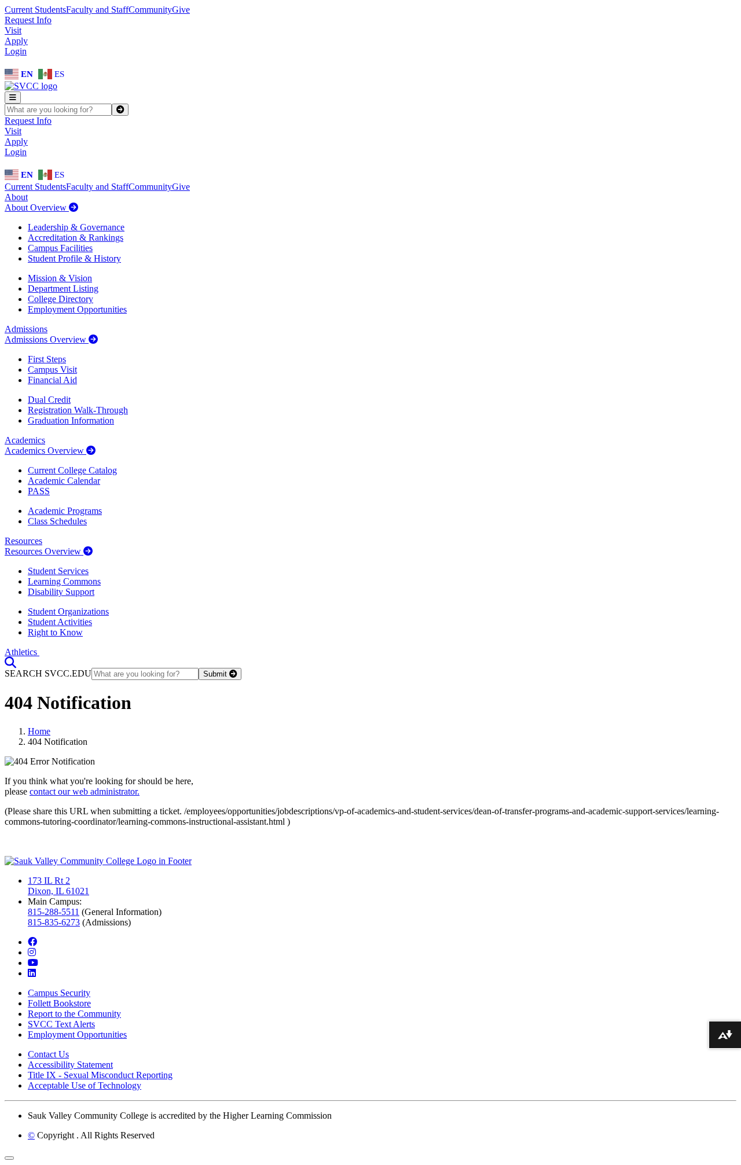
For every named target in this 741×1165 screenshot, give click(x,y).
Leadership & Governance (76, 227)
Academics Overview (45, 450)
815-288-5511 (53, 912)
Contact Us (48, 1054)
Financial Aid (52, 380)
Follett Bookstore (59, 1003)
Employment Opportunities (77, 309)
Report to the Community (74, 1014)
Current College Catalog (72, 470)
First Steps (47, 359)
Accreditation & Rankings (75, 237)
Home (39, 731)
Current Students (35, 9)
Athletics (22, 652)
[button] (10, 662)
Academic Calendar (64, 481)
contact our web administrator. (85, 791)
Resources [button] (23, 541)
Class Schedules (57, 521)
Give (181, 9)
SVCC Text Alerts (61, 1024)
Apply (16, 41)
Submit (216, 674)
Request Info (28, 20)
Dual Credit (49, 400)
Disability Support (61, 592)
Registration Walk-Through (78, 410)
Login (16, 51)
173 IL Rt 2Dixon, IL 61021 (58, 886)
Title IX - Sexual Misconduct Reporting (100, 1075)
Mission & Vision (60, 278)
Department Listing (63, 288)
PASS (39, 491)
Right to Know (55, 632)
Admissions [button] (26, 329)
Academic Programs (65, 511)
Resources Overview (44, 551)
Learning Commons (64, 581)
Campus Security (59, 993)
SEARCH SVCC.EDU (48, 673)
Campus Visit (52, 369)
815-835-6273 (54, 922)
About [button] (16, 197)
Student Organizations (68, 611)
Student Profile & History (74, 258)
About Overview (37, 207)
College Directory (60, 299)
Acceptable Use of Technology (84, 1085)
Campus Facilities (60, 248)
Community (150, 9)
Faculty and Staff (97, 9)
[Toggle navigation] (13, 97)
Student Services (58, 571)
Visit (13, 30)
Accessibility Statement (70, 1065)
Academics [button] (25, 440)
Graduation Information (71, 420)
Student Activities (60, 622)
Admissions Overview (47, 339)
